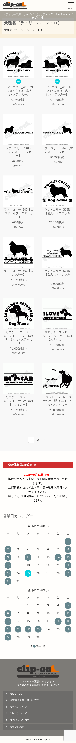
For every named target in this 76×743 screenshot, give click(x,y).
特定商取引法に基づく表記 (24, 700)
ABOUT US (16, 693)
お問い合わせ (17, 726)
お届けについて (18, 713)
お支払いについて (19, 707)
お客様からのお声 (19, 720)
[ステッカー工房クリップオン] (15, 5)
